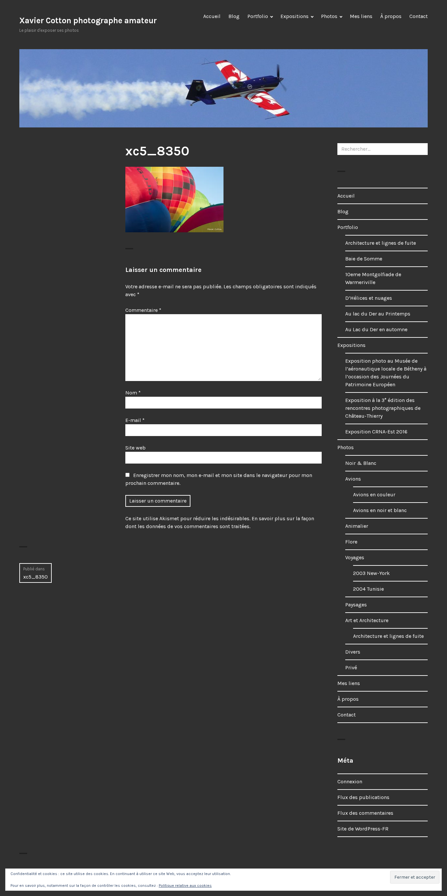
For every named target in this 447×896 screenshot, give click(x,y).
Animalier (356, 526)
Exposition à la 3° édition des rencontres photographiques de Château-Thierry (382, 408)
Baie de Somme (363, 259)
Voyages (354, 557)
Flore (351, 542)
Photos (329, 16)
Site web (135, 448)
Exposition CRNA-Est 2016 (376, 432)
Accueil (212, 16)
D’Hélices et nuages (368, 298)
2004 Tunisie (368, 589)
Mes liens (361, 16)
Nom (133, 393)
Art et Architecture (366, 620)
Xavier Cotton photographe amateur (88, 20)
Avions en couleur (374, 494)
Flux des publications (363, 797)
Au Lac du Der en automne (376, 329)
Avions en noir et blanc (380, 510)
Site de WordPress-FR (362, 829)
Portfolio (257, 16)
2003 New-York (371, 573)
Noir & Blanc (360, 463)
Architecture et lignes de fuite (380, 243)
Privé (351, 667)
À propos (391, 16)
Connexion (349, 781)
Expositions (294, 16)
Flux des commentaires (365, 813)
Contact (418, 16)
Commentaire (143, 310)
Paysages (356, 604)
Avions (353, 479)
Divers (352, 652)
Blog (234, 16)
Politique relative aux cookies (185, 885)
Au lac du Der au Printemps (377, 314)
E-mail (135, 420)
